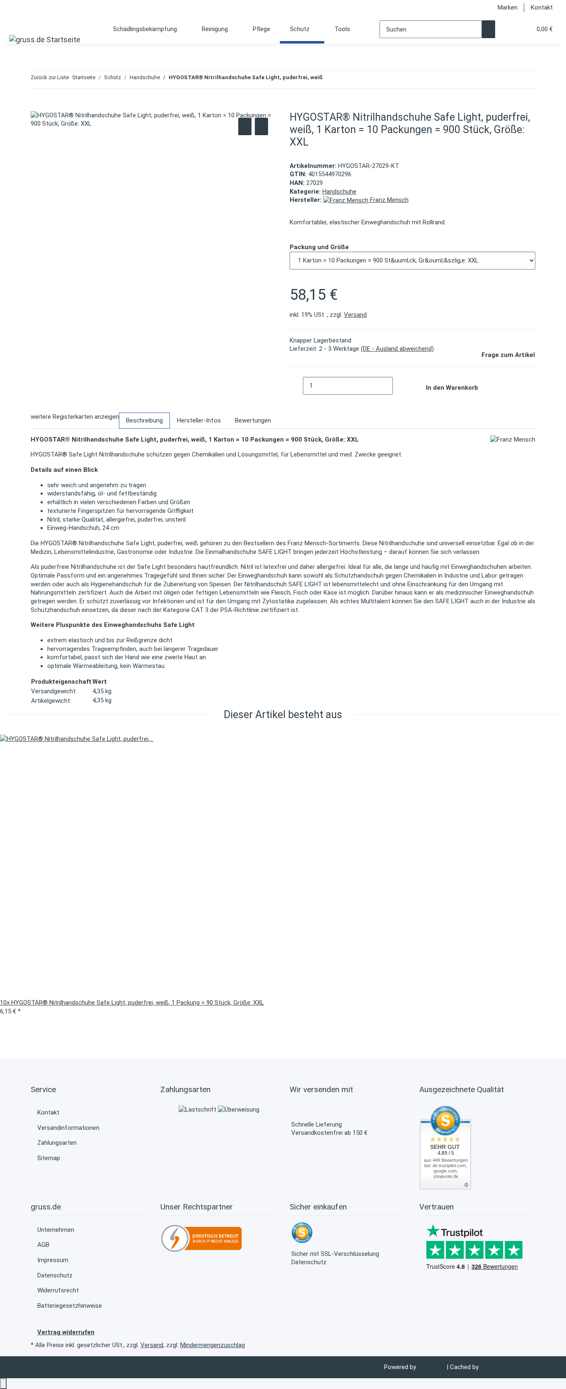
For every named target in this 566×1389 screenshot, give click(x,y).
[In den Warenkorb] (37, 106)
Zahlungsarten (57, 1142)
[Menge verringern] (296, 386)
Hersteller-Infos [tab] (199, 420)
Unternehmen (55, 1230)
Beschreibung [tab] (144, 420)
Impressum (52, 1260)
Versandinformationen (68, 1128)
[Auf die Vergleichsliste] (245, 127)
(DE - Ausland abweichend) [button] (397, 348)
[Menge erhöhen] (399, 386)
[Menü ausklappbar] (18, 23)
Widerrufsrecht (58, 1290)
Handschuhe (339, 191)
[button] (508, 29)
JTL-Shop (432, 1367)
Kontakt (542, 7)
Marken (508, 7)
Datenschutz (55, 1275)
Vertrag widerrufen (65, 1332)
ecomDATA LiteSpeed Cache (519, 1367)
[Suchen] (488, 29)
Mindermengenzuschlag (212, 1345)
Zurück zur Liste (50, 77)
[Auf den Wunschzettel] (261, 127)
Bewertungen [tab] (253, 420)
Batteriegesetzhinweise (69, 1305)
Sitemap (48, 1158)
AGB (43, 1244)
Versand (355, 314)
